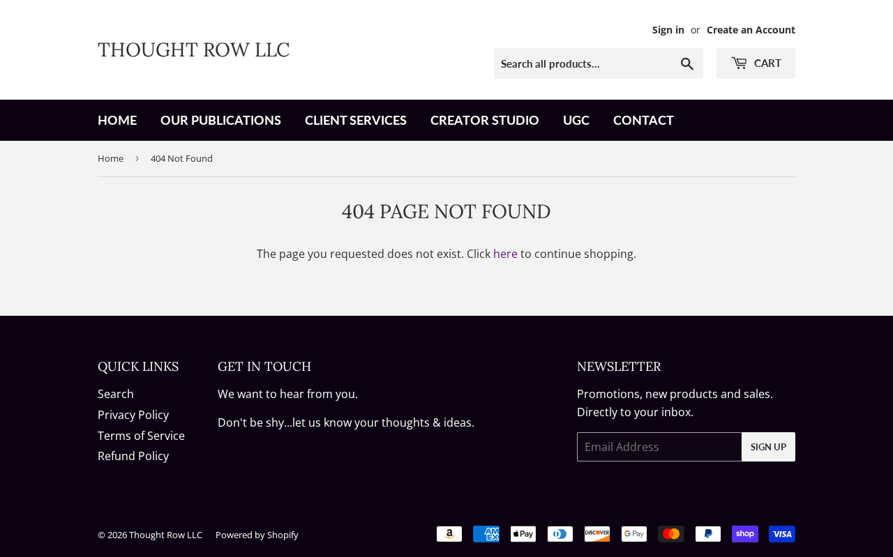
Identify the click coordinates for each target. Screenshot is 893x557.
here (505, 253)
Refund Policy (133, 456)
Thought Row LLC (194, 49)
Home (117, 120)
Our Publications (220, 120)
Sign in (668, 29)
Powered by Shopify (257, 534)
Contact (643, 120)
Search (116, 394)
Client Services (356, 120)
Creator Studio (484, 120)
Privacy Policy (133, 414)
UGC (576, 120)
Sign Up (768, 446)
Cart (766, 62)
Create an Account (751, 29)
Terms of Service (141, 435)
